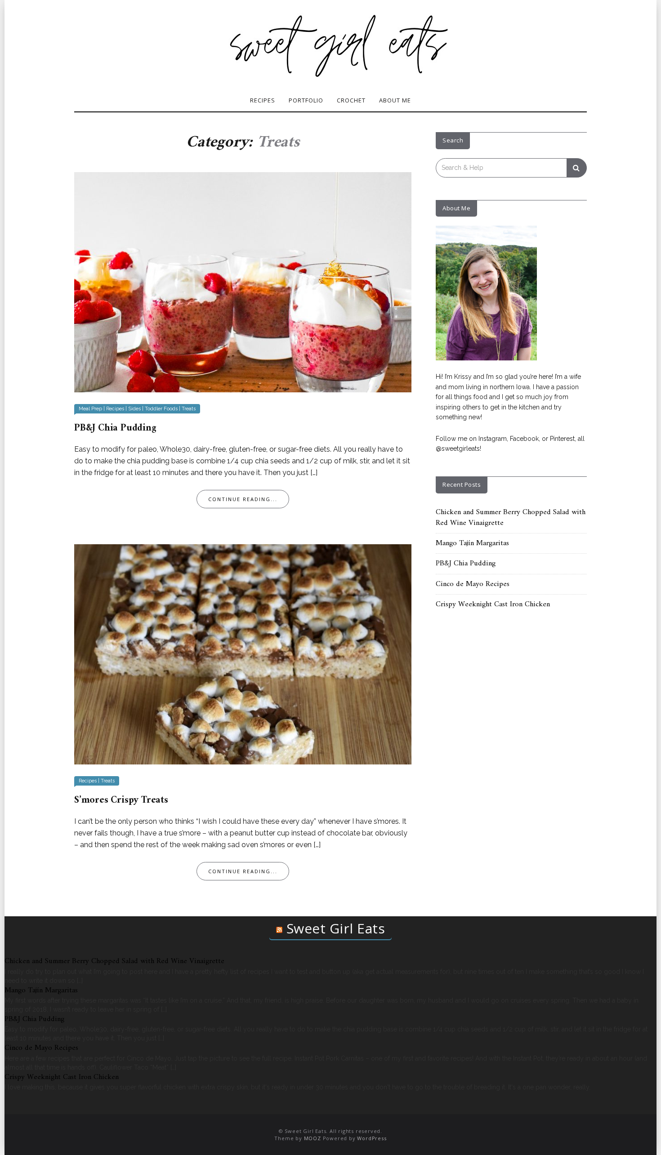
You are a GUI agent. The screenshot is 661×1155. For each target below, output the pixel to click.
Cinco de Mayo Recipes (472, 584)
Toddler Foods (161, 409)
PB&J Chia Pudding (115, 428)
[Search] (577, 168)
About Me (395, 100)
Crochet (351, 100)
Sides (134, 409)
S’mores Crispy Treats (121, 800)
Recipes (262, 100)
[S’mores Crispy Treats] (242, 653)
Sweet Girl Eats (335, 928)
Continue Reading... (242, 499)
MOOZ (312, 1138)
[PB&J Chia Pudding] (242, 281)
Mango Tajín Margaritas (472, 543)
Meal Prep (90, 409)
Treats (189, 409)
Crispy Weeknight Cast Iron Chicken (493, 604)
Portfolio (306, 100)
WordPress (371, 1138)
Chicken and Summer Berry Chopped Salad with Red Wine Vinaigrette (510, 518)
